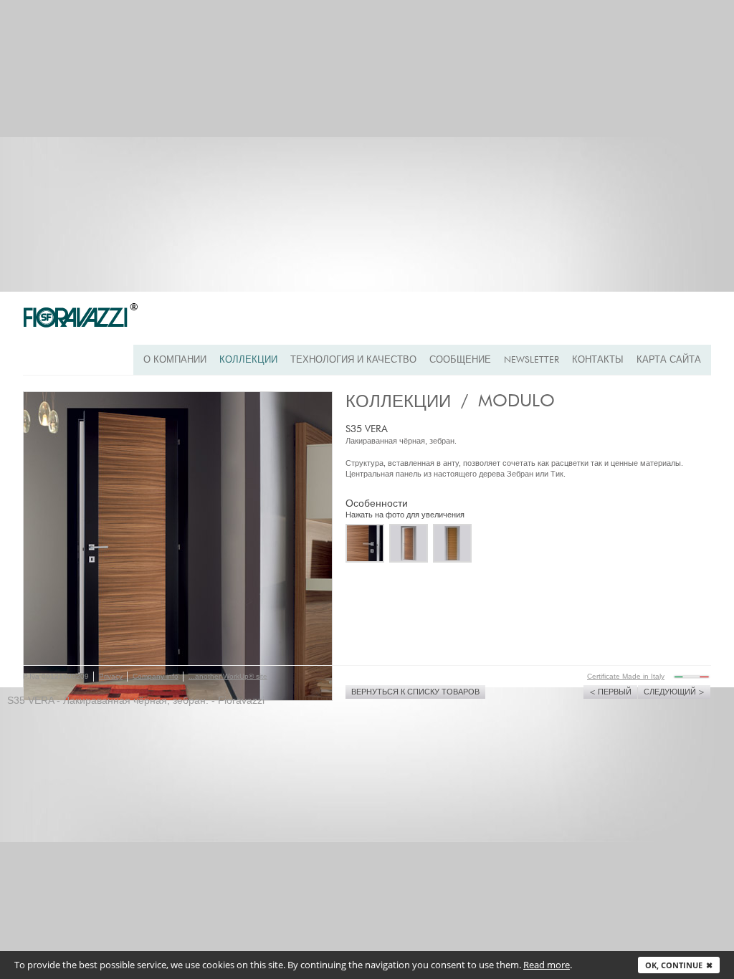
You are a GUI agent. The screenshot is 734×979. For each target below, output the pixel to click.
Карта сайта (669, 360)
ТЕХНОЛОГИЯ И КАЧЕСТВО (353, 360)
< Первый (610, 692)
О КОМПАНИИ (174, 360)
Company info (155, 676)
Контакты (598, 360)
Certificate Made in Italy (625, 676)
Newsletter (531, 360)
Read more (546, 964)
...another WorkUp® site (228, 676)
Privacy (111, 676)
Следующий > (674, 692)
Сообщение (460, 360)
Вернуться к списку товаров (415, 692)
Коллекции (248, 360)
